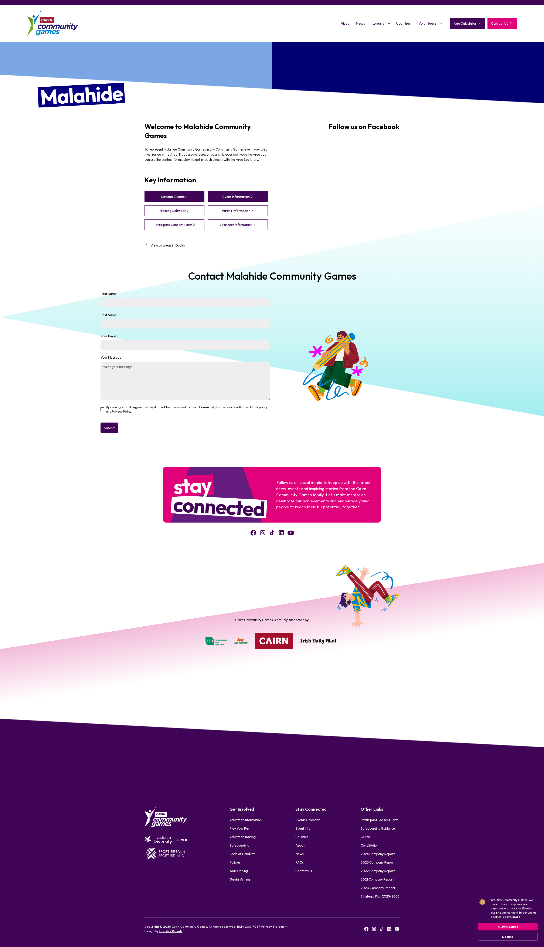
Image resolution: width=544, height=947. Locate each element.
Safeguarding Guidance (378, 828)
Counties (403, 23)
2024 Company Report (378, 854)
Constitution (369, 845)
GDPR (365, 837)
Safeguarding (239, 845)
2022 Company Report (378, 871)
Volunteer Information (246, 820)
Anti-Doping (239, 871)
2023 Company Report (378, 862)
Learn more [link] (511, 917)
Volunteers (427, 23)
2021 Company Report (377, 879)
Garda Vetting (240, 879)
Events (378, 23)
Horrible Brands (171, 931)
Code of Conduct (242, 854)
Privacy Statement (274, 927)
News (360, 23)
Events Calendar (307, 820)
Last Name (109, 315)
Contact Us (303, 871)
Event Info (302, 828)
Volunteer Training (243, 837)
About (346, 23)
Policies (235, 862)
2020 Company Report (378, 888)
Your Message (111, 357)
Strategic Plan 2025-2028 (380, 896)
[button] (380, 23)
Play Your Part (240, 828)
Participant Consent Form (379, 820)
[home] (52, 23)
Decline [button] (508, 937)
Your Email (108, 336)
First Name (109, 294)
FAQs (299, 862)
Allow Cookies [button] (508, 927)
